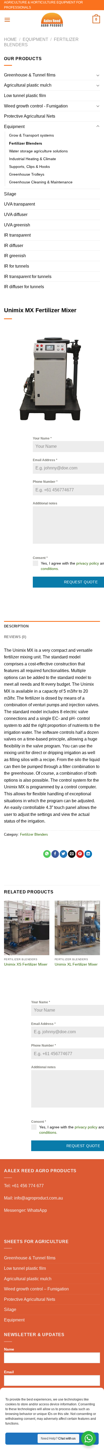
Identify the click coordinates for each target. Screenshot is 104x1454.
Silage (10, 194)
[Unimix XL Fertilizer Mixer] (77, 928)
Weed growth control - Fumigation (36, 106)
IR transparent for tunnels (27, 276)
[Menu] (7, 19)
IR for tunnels (16, 266)
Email (9, 1372)
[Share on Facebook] (55, 854)
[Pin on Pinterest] (80, 854)
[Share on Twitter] (63, 854)
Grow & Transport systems (31, 135)
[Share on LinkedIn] (88, 854)
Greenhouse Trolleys (26, 174)
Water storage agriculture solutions (38, 151)
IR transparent (17, 235)
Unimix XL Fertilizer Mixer (76, 964)
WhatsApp (37, 1210)
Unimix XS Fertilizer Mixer (25, 964)
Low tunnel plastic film (25, 95)
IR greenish (15, 255)
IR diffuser (13, 245)
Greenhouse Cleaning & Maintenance (41, 182)
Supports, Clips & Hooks (29, 166)
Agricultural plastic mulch (27, 85)
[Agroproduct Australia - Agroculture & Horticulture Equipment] (52, 19)
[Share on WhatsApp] (47, 854)
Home (10, 39)
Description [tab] (16, 626)
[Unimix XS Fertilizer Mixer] (26, 928)
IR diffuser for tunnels (24, 286)
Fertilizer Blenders (25, 143)
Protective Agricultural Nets (29, 116)
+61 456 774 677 (28, 1185)
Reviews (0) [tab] (15, 637)
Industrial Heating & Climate (32, 159)
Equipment (35, 39)
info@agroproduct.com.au (38, 1198)
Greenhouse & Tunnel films (29, 75)
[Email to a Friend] (71, 854)
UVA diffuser (15, 214)
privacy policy (87, 563)
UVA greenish (17, 225)
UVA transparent (19, 204)
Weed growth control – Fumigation (36, 1289)
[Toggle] (98, 75)
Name (9, 1349)
